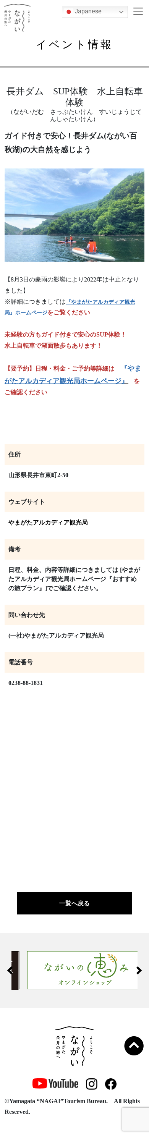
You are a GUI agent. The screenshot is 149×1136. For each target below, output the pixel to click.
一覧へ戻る (74, 903)
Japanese (87, 11)
